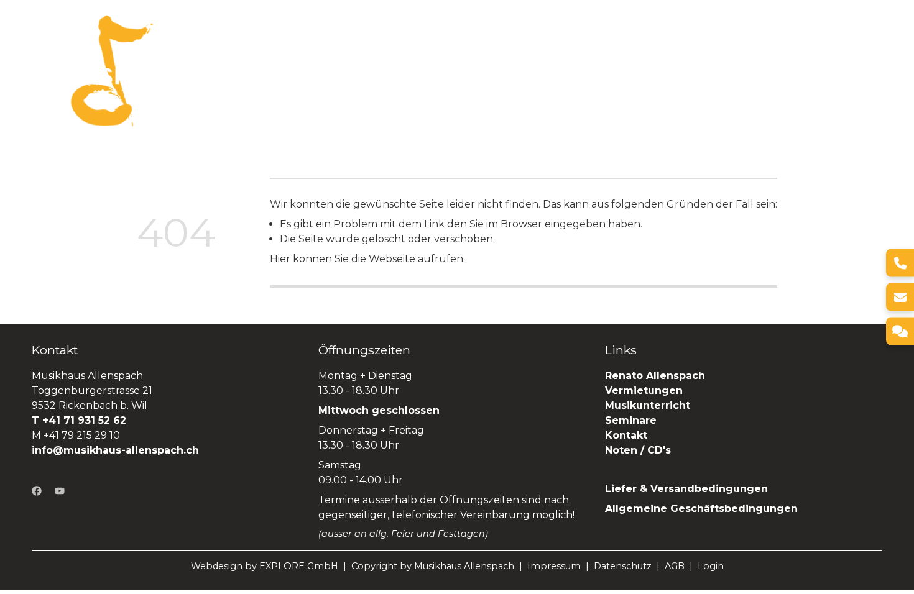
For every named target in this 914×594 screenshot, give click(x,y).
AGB (675, 566)
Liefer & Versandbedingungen (686, 489)
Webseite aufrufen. (417, 259)
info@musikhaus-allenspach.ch (115, 450)
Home (309, 69)
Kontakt (626, 435)
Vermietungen (534, 69)
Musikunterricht (647, 405)
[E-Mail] (900, 297)
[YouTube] (60, 490)
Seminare (692, 69)
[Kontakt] (900, 331)
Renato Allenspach (784, 69)
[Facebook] (37, 490)
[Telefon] (900, 263)
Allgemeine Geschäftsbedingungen (701, 508)
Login (711, 566)
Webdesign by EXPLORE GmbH (264, 566)
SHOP (866, 69)
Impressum (554, 566)
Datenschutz (623, 566)
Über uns (364, 69)
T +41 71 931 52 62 (79, 420)
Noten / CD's (639, 450)
